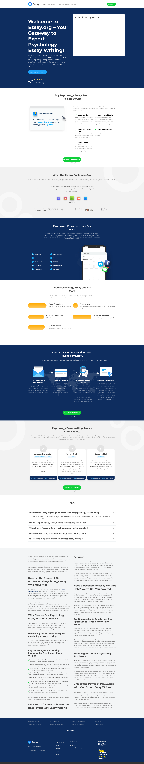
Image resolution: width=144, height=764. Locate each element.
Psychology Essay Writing (37, 72)
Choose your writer (72, 487)
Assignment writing (33, 721)
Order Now (111, 4)
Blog (75, 4)
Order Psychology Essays (72, 159)
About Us (64, 4)
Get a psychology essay (72, 412)
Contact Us (70, 4)
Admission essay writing (56, 724)
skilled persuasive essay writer (97, 694)
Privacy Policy (42, 750)
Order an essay (99, 724)
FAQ (57, 751)
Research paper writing (78, 721)
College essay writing (78, 724)
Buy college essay (55, 721)
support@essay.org (76, 748)
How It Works (46, 4)
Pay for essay (98, 721)
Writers (59, 4)
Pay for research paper (34, 724)
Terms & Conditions (32, 750)
